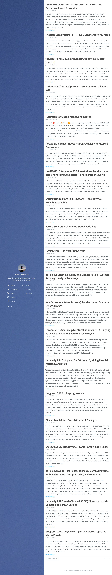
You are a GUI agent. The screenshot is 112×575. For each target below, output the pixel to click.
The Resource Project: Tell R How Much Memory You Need (78, 34)
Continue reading (50, 30)
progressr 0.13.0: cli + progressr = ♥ (65, 393)
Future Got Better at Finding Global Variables (71, 226)
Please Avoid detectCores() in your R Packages (71, 420)
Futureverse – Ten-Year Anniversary (65, 250)
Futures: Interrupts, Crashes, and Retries (68, 116)
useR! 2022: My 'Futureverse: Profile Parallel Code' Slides (77, 446)
